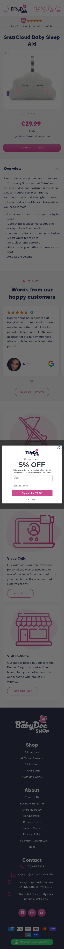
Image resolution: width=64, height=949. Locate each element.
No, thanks (32, 499)
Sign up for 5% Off (32, 493)
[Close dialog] (59, 448)
